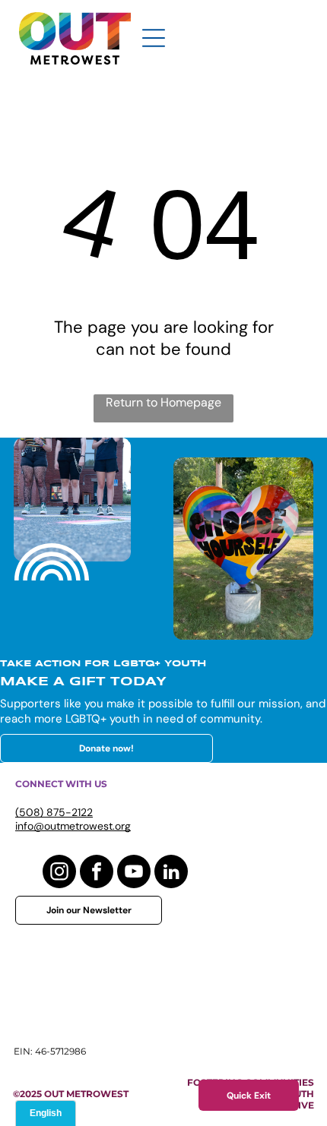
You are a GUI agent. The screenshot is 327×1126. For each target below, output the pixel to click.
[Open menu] (153, 38)
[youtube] (134, 873)
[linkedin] (171, 873)
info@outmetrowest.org (73, 826)
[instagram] (59, 873)
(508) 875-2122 (54, 812)
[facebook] (96, 873)
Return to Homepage (163, 402)
